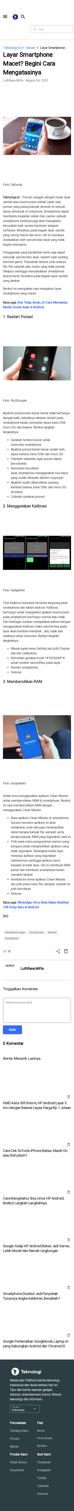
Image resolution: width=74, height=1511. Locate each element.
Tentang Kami (19, 1431)
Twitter (42, 1478)
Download (17, 1470)
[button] (5, 16)
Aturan (14, 1446)
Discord (42, 1494)
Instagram (44, 1470)
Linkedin (43, 1486)
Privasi (15, 1438)
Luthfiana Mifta (13, 80)
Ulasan (30, 48)
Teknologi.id (12, 48)
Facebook (44, 1462)
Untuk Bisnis (18, 1462)
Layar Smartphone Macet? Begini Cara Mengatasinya (55, 48)
